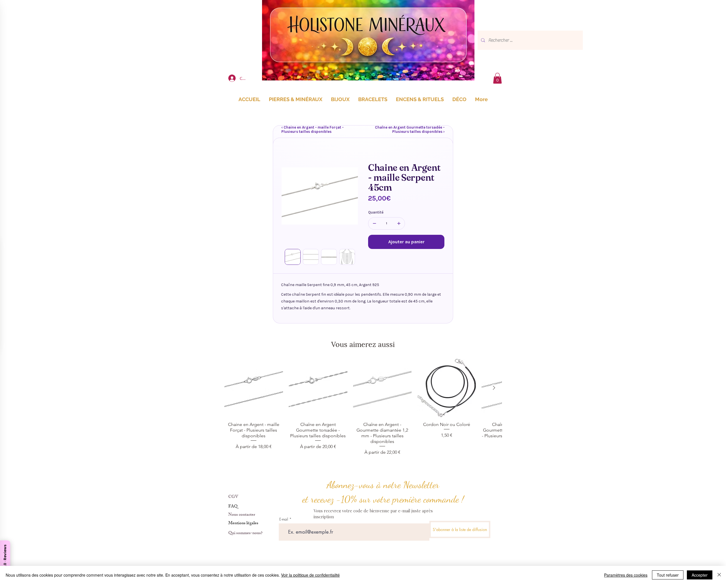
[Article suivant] (494, 387)
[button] (497, 78)
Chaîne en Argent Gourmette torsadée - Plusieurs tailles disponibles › (410, 129)
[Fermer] (719, 574)
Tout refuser (668, 575)
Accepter (700, 575)
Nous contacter (241, 515)
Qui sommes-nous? (245, 533)
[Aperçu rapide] (253, 388)
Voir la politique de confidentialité (310, 575)
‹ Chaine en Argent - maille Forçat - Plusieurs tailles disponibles (312, 129)
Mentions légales (243, 523)
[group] (363, 407)
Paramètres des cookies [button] (625, 575)
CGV (233, 497)
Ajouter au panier (406, 241)
